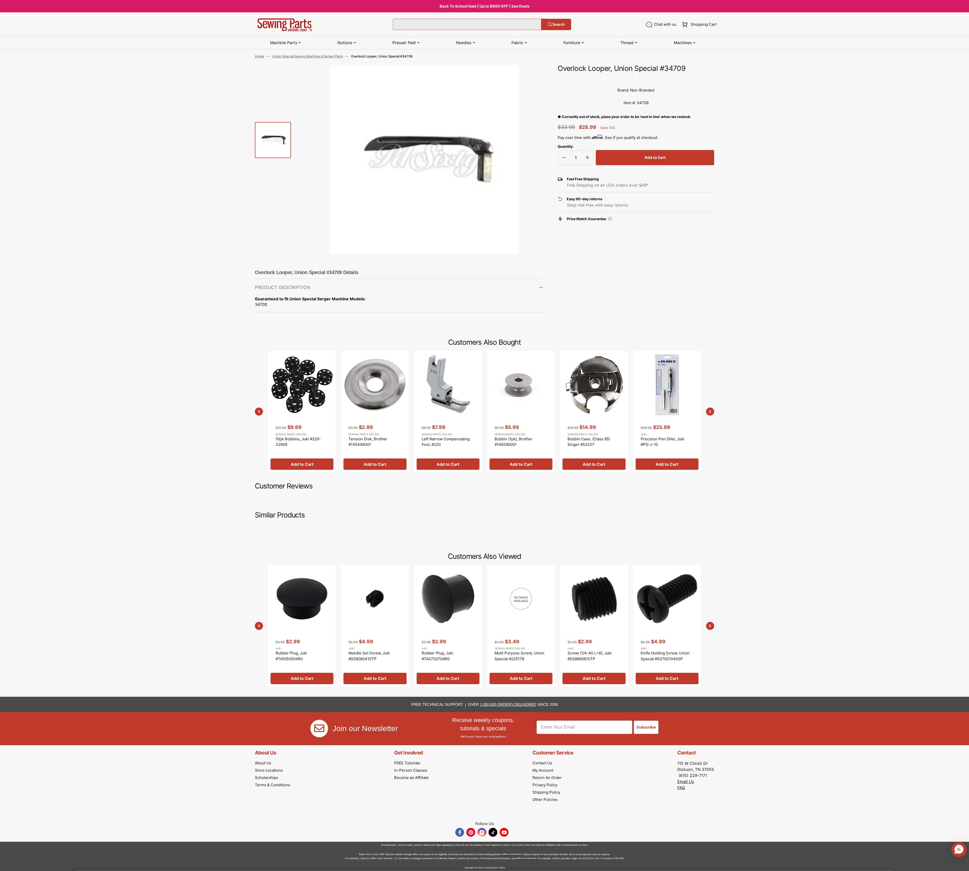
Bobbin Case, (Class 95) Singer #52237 (589, 442)
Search (558, 24)
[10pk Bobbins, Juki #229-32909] (302, 411)
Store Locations (269, 770)
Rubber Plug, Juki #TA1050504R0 (291, 656)
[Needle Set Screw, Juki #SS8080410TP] (375, 625)
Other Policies (545, 799)
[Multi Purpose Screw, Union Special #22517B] (521, 625)
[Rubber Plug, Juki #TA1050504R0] (302, 625)
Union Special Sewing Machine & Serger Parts (307, 56)
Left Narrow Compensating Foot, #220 (446, 442)
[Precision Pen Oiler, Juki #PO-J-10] (667, 411)
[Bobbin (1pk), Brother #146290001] (521, 411)
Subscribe (646, 727)
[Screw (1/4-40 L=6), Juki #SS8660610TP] (594, 625)
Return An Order (547, 777)
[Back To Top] (961, 863)
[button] (698, 24)
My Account (542, 770)
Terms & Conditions (272, 784)
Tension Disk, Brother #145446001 (367, 442)
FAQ (681, 787)
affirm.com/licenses (526, 858)
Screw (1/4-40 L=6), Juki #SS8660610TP (590, 656)
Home (259, 56)
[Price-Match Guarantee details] (609, 218)
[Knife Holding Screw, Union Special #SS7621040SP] (667, 625)
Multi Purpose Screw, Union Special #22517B (519, 656)
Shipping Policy (546, 792)
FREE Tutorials (407, 763)
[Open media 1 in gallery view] (532, 76)
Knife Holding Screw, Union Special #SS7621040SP (665, 656)
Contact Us (542, 763)
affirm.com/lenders (512, 854)
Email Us (685, 781)
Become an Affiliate (411, 777)
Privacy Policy (544, 784)
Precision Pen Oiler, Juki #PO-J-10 (662, 442)
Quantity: (566, 146)
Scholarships (266, 777)
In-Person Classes (410, 770)
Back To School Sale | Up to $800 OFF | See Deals (484, 6)
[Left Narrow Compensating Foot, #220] (448, 411)
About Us (263, 763)
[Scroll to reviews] (636, 79)
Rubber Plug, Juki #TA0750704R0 (437, 656)
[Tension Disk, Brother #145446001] (375, 411)
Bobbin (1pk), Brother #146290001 (513, 442)
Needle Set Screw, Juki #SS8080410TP (369, 656)
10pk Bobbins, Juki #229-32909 (298, 442)
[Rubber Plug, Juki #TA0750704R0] (448, 625)
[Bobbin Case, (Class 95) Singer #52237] (594, 411)
